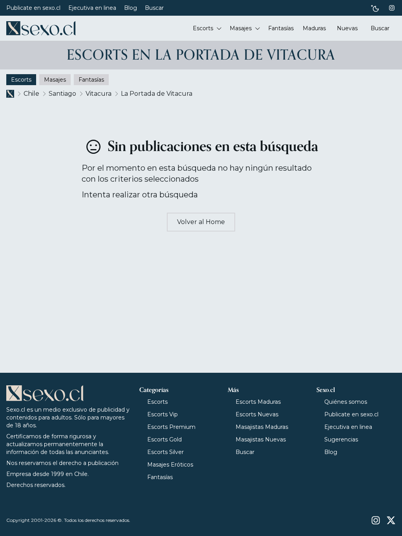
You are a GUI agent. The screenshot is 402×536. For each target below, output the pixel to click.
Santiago (62, 93)
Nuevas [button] (347, 28)
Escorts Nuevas (257, 414)
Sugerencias (341, 439)
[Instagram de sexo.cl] (392, 8)
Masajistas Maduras (262, 426)
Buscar (154, 7)
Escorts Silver (165, 452)
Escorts (157, 401)
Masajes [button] (241, 28)
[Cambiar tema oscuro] (375, 8)
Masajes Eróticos (170, 464)
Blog (130, 7)
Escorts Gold (164, 439)
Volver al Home (201, 222)
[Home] (41, 28)
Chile (31, 93)
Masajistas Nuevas (261, 439)
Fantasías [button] (281, 28)
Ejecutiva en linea (92, 7)
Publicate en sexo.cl (33, 7)
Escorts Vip (162, 414)
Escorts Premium (171, 426)
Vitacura (98, 93)
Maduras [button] (314, 28)
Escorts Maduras (258, 401)
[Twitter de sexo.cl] (391, 520)
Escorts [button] (203, 28)
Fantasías (160, 477)
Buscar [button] (380, 28)
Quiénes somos (345, 401)
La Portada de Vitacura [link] (156, 93)
